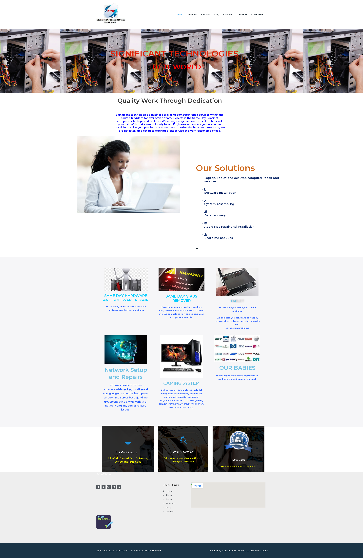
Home (179, 14)
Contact (227, 14)
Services (205, 14)
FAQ (216, 14)
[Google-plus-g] (109, 487)
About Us (192, 14)
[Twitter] (103, 487)
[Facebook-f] (98, 487)
